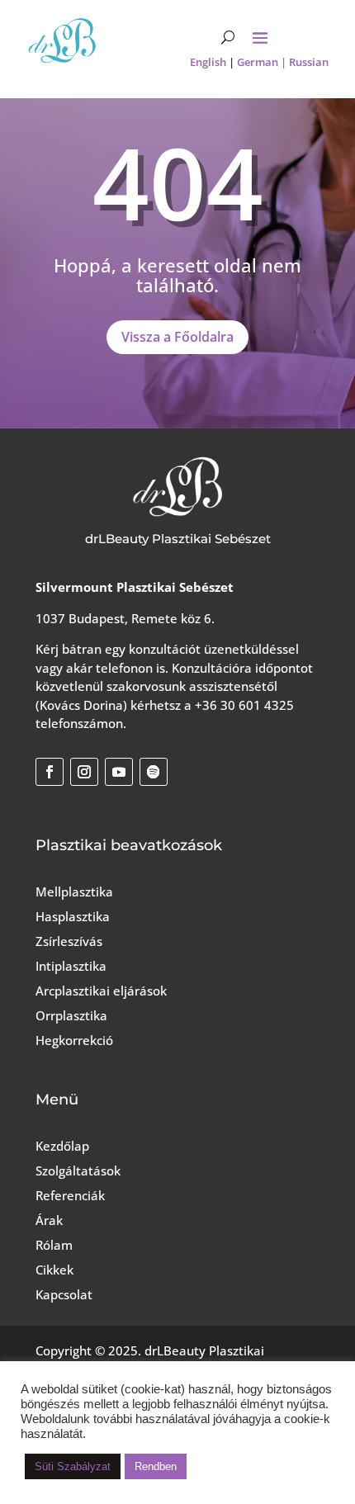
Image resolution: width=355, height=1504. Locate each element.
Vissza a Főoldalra (177, 337)
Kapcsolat (64, 1294)
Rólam (54, 1245)
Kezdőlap (62, 1145)
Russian (309, 61)
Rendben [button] (156, 1466)
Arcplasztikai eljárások (101, 990)
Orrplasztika (71, 1015)
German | (263, 61)
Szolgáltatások (78, 1170)
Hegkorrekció (74, 1040)
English (208, 61)
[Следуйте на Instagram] (84, 772)
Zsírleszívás (69, 941)
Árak (49, 1220)
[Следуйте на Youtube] (119, 772)
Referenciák (70, 1195)
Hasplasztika (73, 916)
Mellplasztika (74, 891)
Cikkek (54, 1269)
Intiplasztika (71, 966)
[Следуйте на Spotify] (154, 772)
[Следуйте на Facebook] (50, 772)
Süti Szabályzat (73, 1466)
